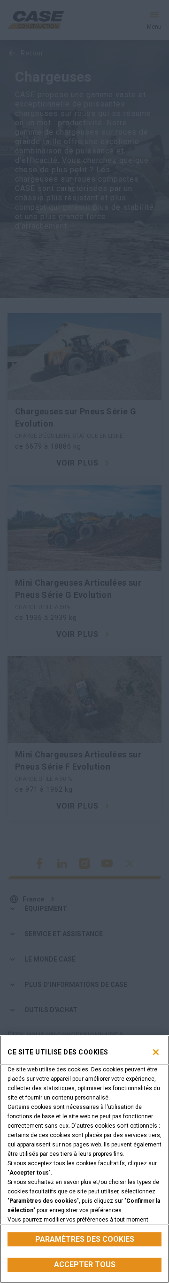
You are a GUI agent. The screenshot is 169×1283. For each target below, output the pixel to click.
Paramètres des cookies (84, 1239)
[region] (84, 1159)
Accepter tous (84, 1264)
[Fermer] (155, 1052)
